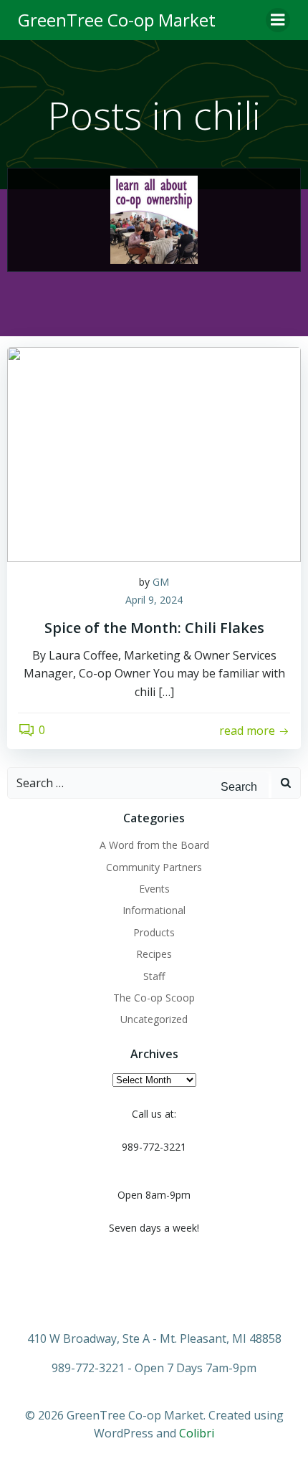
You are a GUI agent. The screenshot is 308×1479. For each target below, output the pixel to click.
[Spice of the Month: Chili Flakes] (154, 453)
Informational (154, 910)
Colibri (196, 1433)
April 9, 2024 (154, 600)
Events (154, 888)
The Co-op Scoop (154, 997)
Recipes (154, 954)
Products (154, 932)
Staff (154, 976)
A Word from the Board (154, 845)
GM (161, 582)
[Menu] (278, 20)
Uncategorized (154, 1019)
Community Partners (154, 867)
